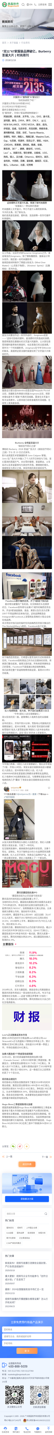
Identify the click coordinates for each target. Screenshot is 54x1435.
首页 (4, 42)
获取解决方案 (27, 1199)
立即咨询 (42, 4)
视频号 (20, 1228)
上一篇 (9, 1156)
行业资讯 (25, 42)
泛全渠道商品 (24, 1238)
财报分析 (42, 1233)
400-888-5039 (17, 1366)
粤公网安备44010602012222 (38, 1420)
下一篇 (45, 1157)
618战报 (9, 1233)
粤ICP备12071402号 (12, 1420)
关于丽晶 (14, 42)
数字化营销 (10, 1238)
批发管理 (31, 1233)
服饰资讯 (10, 1228)
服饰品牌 (20, 1233)
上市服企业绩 (31, 1228)
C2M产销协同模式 (13, 1243)
